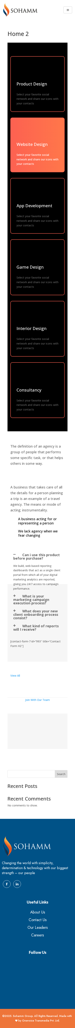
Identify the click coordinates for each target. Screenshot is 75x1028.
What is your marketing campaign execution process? (31, 599)
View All (15, 675)
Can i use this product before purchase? (36, 557)
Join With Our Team (37, 700)
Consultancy (29, 390)
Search (61, 774)
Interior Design (32, 328)
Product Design (32, 84)
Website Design (32, 144)
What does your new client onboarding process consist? (35, 614)
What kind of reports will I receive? (36, 628)
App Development (34, 205)
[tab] (37, 556)
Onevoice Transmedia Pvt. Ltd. (41, 1020)
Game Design (30, 267)
